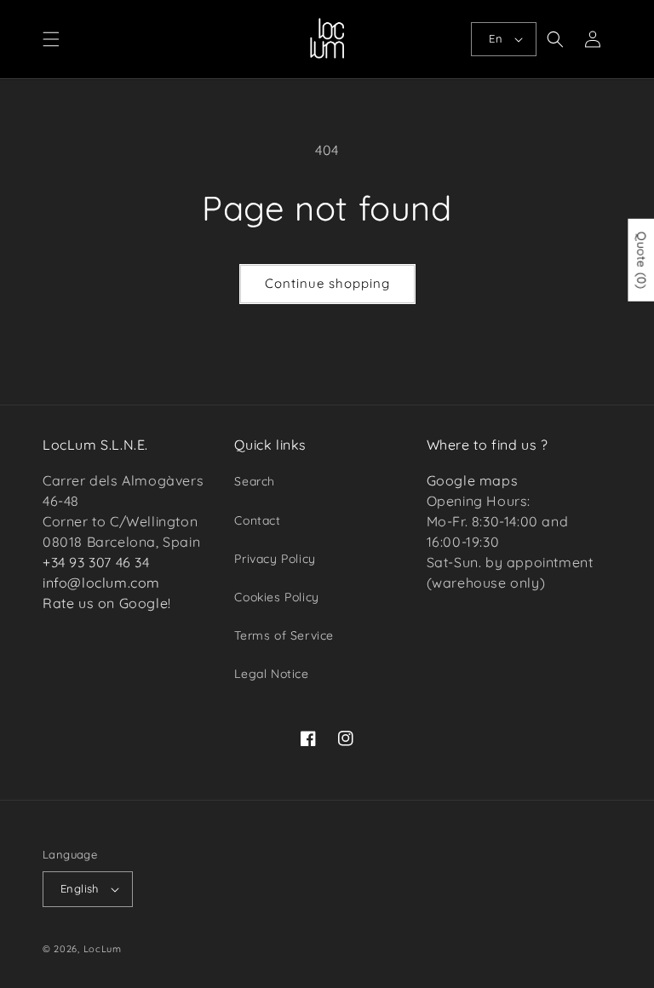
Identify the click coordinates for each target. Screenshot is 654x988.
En (495, 38)
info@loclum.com (101, 582)
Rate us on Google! (107, 603)
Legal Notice (271, 673)
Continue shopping (327, 283)
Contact (257, 520)
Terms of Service (284, 635)
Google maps (473, 480)
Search (254, 481)
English (79, 888)
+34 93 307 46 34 (96, 562)
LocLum (102, 949)
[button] (51, 39)
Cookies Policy (276, 597)
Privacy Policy (274, 558)
